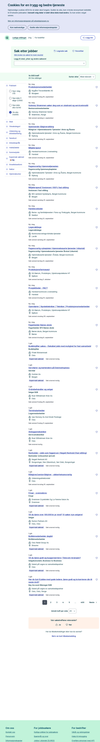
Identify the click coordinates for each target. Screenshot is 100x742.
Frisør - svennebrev (38, 493)
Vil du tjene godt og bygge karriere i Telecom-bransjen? (55, 558)
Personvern (10, 736)
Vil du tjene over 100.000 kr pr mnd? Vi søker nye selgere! (56, 514)
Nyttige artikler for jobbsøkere (46, 732)
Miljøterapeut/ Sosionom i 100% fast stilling (49, 187)
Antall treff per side (59, 611)
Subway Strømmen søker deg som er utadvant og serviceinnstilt (58, 105)
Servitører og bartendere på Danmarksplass (49, 368)
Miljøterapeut (35, 148)
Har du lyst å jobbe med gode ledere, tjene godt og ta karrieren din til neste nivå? (60, 580)
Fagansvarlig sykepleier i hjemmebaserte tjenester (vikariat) (57, 248)
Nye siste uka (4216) (16, 106)
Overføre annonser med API (83, 741)
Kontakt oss (10, 732)
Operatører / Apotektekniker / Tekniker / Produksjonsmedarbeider (59, 306)
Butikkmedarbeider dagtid (41, 536)
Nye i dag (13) (16, 92)
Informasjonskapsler (14, 741)
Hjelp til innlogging (79, 736)
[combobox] (49, 63)
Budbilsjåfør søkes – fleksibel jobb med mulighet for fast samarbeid (60, 346)
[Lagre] (96, 87)
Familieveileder (36, 209)
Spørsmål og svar (41, 736)
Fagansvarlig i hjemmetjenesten (43, 166)
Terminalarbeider (37, 410)
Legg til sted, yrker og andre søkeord (30, 59)
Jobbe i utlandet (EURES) (44, 741)
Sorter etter (74, 77)
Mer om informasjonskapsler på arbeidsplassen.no (28, 21)
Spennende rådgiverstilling (41, 126)
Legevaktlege (35, 227)
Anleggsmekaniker (37, 432)
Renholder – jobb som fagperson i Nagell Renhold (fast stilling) (58, 453)
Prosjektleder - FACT (38, 288)
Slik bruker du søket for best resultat (28, 55)
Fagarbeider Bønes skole (40, 325)
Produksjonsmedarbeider (40, 87)
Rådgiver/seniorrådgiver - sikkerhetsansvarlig (50, 474)
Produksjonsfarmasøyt (39, 269)
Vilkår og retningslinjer (81, 732)
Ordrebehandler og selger (41, 389)
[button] (61, 51)
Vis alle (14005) (15, 113)
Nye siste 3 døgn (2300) (17, 99)
